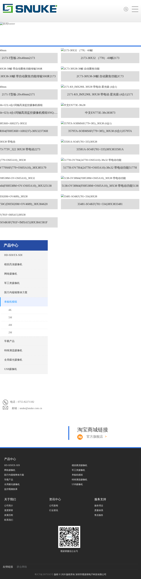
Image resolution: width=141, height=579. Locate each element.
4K (10, 310)
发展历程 (8, 515)
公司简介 (8, 505)
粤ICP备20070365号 (44, 574)
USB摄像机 (10, 369)
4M (10, 325)
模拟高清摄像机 (13, 264)
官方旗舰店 (96, 436)
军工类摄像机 (12, 283)
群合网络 (22, 566)
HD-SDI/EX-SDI (13, 255)
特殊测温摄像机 (13, 350)
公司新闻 (53, 505)
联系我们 (8, 520)
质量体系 (98, 510)
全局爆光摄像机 (13, 359)
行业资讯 (53, 510)
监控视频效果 (10, 489)
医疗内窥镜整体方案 (15, 292)
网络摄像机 (10, 273)
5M (10, 317)
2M (10, 332)
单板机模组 (10, 301)
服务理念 (98, 505)
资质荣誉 (8, 510)
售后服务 (98, 515)
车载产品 (9, 341)
